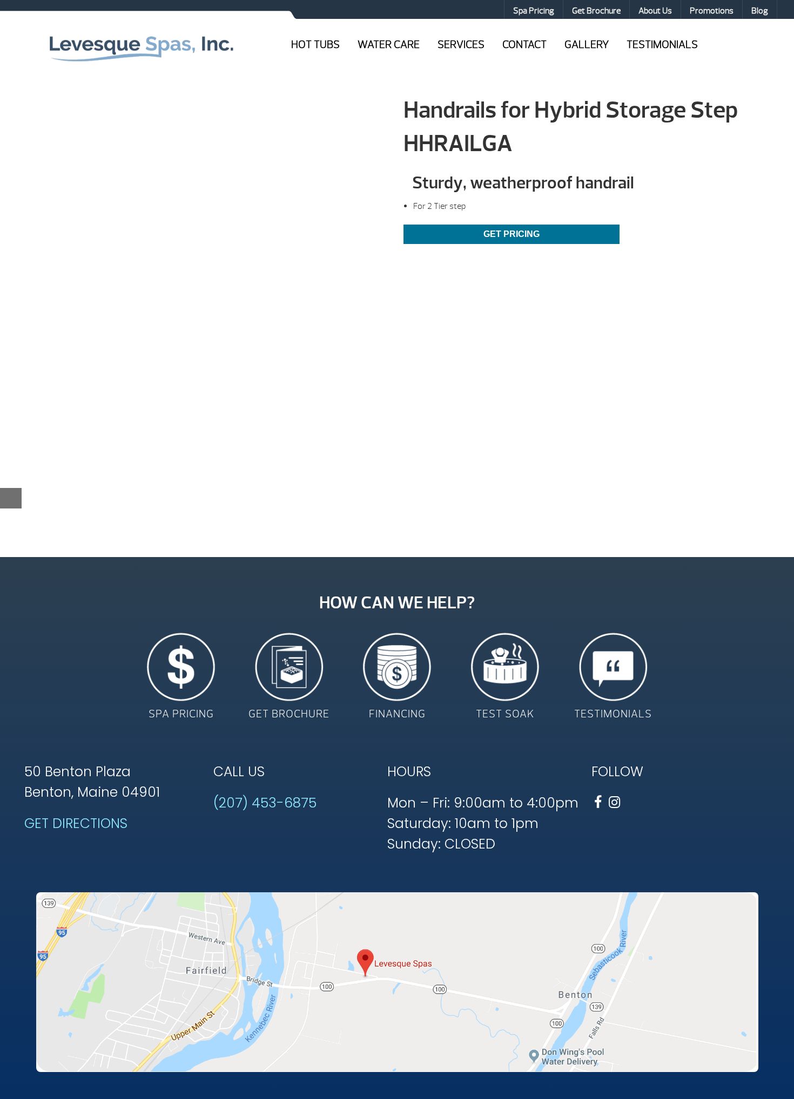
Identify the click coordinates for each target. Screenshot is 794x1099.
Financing (397, 714)
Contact (524, 44)
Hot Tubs (315, 44)
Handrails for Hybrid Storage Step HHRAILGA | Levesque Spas (141, 47)
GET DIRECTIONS (75, 823)
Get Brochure (596, 10)
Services (461, 44)
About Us (655, 10)
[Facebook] (598, 802)
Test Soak (505, 714)
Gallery (586, 44)
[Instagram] (614, 802)
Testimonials (662, 44)
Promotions (712, 10)
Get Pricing (511, 234)
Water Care (389, 44)
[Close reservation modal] (11, 498)
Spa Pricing (533, 10)
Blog (759, 10)
